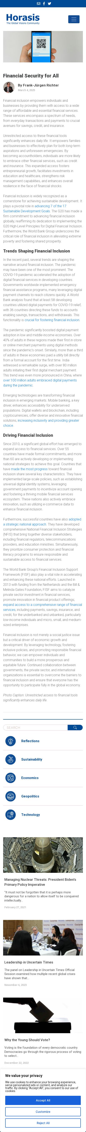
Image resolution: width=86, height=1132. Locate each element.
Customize (43, 1111)
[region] (43, 1100)
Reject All (43, 1123)
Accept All (43, 1100)
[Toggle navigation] (74, 19)
